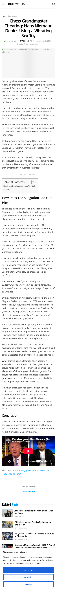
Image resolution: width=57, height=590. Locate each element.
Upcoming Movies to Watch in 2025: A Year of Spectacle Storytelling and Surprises (35, 546)
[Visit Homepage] (28, 4)
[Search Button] (53, 4)
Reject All (28, 584)
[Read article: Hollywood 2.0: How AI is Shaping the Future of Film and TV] (7, 536)
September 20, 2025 (21, 539)
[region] (28, 569)
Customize (28, 577)
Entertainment (13, 16)
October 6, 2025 (20, 516)
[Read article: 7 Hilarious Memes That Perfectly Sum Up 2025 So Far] (7, 524)
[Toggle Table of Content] (32, 182)
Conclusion (7, 189)
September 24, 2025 (21, 528)
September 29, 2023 (43, 41)
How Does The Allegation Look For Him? (19, 186)
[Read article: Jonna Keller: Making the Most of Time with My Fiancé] (7, 513)
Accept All (28, 570)
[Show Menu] (3, 4)
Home (4, 16)
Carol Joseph (26, 41)
